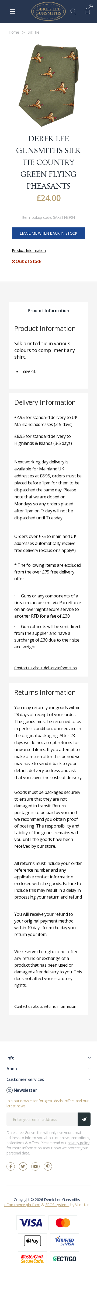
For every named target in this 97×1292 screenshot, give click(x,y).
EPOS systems (57, 1204)
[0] (89, 11)
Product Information (29, 250)
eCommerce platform (22, 1204)
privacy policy (78, 1142)
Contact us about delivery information (45, 667)
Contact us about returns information (45, 1006)
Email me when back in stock (48, 233)
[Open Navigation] (12, 12)
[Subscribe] (84, 1119)
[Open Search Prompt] (74, 11)
